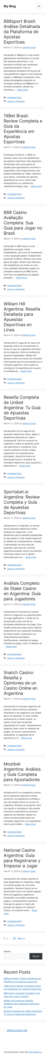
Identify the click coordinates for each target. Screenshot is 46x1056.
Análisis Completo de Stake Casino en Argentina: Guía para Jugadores (22, 591)
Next (21, 938)
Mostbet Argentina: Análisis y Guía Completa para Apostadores (22, 771)
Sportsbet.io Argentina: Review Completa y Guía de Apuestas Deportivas (22, 502)
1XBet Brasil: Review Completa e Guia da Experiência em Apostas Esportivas (23, 128)
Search (7, 951)
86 (14, 938)
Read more (22, 90)
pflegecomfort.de (17, 1030)
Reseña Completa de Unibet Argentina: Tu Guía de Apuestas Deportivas (22, 408)
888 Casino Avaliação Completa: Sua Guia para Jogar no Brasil (23, 223)
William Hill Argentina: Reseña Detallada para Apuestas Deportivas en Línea (22, 316)
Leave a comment (16, 101)
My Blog (10, 6)
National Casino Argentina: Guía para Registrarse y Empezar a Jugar (22, 858)
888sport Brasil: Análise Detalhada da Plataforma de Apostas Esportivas (22, 32)
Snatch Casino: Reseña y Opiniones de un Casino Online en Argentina (20, 683)
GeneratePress (35, 1052)
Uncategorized (14, 97)
